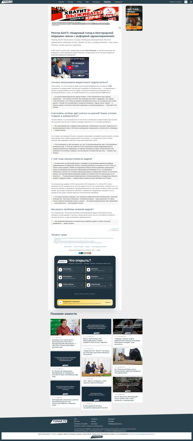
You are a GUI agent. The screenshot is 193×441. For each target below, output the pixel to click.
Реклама (111, 421)
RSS (75, 419)
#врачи (87, 247)
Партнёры (111, 419)
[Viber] (90, 253)
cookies (88, 429)
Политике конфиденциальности (116, 431)
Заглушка (94, 424)
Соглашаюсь (97, 437)
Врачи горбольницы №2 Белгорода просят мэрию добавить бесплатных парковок (74, 241)
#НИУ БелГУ (68, 247)
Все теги (76, 421)
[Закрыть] (120, 28)
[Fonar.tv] (6, 2)
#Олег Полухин (79, 247)
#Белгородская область (99, 247)
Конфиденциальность (115, 424)
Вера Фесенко (115, 229)
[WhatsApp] (84, 253)
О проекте (94, 419)
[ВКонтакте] (80, 253)
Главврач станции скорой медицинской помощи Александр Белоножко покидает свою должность (78, 242)
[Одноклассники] (88, 253)
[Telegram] (86, 253)
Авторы (93, 421)
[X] (82, 253)
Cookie (53, 434)
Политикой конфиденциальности (142, 434)
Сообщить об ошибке (80, 424)
